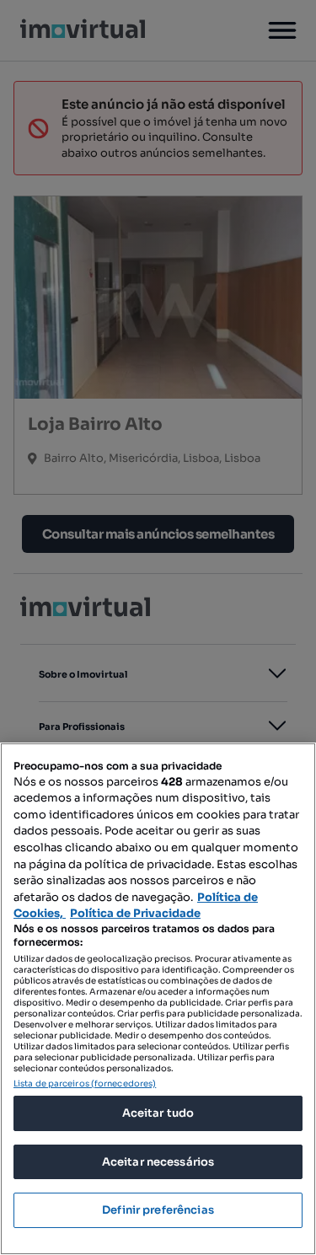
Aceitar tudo (158, 1113)
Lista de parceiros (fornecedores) (84, 1083)
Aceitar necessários (158, 1162)
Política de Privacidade (135, 913)
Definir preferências (158, 1210)
